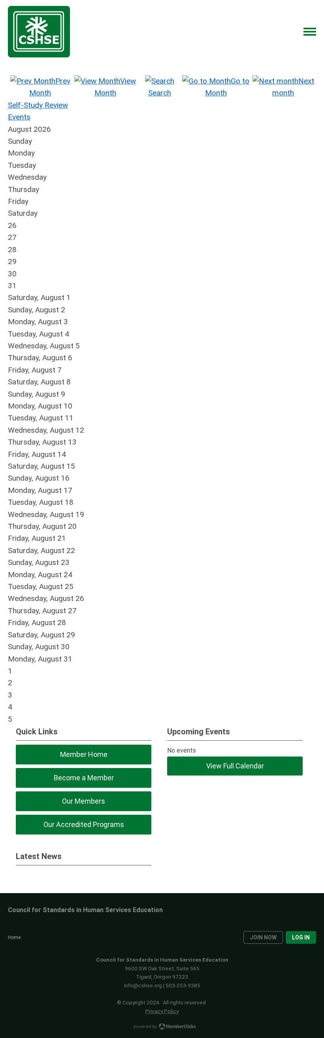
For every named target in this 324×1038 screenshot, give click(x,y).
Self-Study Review (38, 105)
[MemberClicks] (39, 31)
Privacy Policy (162, 1011)
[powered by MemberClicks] (162, 1027)
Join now (263, 937)
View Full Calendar (235, 766)
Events (19, 117)
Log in (301, 937)
